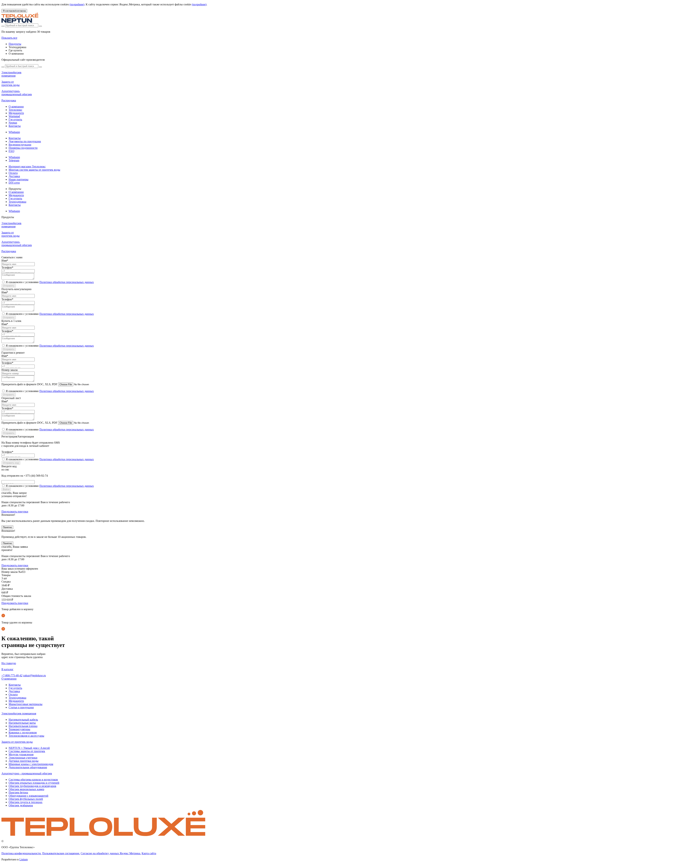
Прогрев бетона (18, 792)
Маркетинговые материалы (25, 704)
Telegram (14, 160)
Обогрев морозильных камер (26, 789)
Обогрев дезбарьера (21, 805)
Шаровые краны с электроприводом (31, 764)
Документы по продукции (25, 141)
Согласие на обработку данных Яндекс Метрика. (111, 853)
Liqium (23, 859)
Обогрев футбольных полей (26, 798)
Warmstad (14, 116)
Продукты (15, 43)
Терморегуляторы (19, 729)
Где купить (15, 119)
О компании (16, 106)
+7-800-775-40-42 (11, 675)
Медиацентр (16, 113)
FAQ (11, 151)
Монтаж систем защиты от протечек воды (34, 169)
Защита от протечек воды (17, 741)
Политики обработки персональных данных (66, 282)
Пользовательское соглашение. (61, 853)
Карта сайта (149, 853)
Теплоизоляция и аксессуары (26, 735)
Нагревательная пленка (23, 726)
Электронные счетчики (23, 757)
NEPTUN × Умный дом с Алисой (29, 747)
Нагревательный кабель (23, 719)
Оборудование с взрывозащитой (28, 795)
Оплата (13, 172)
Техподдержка (17, 201)
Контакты (15, 125)
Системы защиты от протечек (27, 751)
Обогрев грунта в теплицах (25, 802)
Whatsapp (14, 132)
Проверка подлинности (23, 147)
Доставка (14, 176)
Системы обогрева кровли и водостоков (33, 779)
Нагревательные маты (22, 722)
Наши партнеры (18, 179)
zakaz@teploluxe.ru (34, 675)
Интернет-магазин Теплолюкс (27, 166)
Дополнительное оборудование (28, 767)
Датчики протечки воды (23, 760)
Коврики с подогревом (23, 732)
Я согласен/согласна (14, 11)
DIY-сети (14, 182)
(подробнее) (77, 4)
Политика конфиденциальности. (21, 853)
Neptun (13, 122)
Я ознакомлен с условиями (50, 282)
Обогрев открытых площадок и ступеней (34, 782)
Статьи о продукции (21, 707)
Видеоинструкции (20, 144)
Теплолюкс (15, 109)
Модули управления (21, 754)
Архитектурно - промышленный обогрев (26, 773)
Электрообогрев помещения (18, 713)
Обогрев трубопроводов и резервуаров (32, 786)
